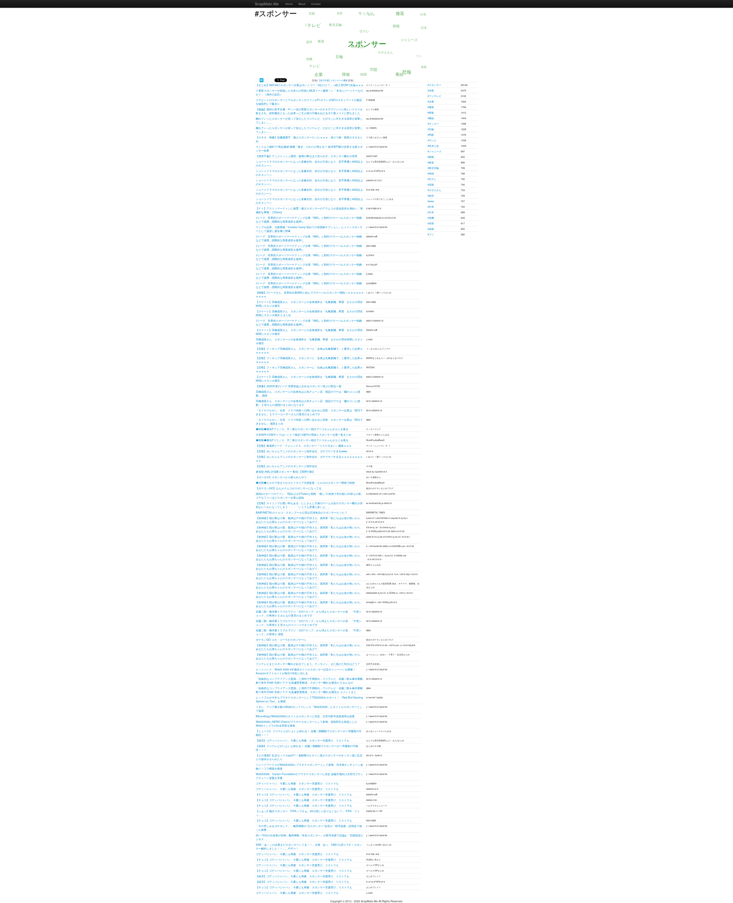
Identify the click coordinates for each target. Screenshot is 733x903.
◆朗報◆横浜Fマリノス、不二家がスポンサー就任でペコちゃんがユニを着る (302, 429)
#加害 (431, 223)
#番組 (431, 118)
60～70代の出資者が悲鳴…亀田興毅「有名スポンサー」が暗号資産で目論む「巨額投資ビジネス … (309, 837)
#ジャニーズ (434, 151)
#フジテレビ (434, 96)
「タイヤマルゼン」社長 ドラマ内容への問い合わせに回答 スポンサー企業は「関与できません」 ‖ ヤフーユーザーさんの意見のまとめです (309, 412)
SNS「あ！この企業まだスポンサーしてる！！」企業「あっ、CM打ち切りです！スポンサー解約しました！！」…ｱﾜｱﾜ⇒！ (309, 846)
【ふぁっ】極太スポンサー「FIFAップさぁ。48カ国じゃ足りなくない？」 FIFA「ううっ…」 (308, 813)
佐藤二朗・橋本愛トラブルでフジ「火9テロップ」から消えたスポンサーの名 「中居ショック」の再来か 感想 (309, 632)
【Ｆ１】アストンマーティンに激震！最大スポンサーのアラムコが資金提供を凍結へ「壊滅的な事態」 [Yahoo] (309, 210)
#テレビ (432, 140)
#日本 (431, 212)
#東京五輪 (433, 168)
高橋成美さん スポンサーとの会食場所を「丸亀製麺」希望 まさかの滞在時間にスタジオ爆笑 (309, 341)
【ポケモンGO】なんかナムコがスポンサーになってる (288, 488)
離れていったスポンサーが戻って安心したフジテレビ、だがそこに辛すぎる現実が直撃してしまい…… (309, 120)
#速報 (431, 229)
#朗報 (431, 157)
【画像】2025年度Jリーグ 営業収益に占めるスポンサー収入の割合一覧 (298, 386)
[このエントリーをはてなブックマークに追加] (261, 80)
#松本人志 (433, 146)
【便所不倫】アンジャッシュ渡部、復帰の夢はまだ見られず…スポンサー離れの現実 (306, 156)
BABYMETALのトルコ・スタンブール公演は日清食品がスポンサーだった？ (301, 512)
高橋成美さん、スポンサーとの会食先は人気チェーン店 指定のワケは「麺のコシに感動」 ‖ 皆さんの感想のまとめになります (308, 403)
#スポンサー (434, 85)
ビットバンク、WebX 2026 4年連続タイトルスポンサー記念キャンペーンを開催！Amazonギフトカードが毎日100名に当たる (305, 671)
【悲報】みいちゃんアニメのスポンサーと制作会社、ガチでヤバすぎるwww (301, 451)
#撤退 (431, 107)
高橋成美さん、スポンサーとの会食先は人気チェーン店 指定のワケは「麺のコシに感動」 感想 (308, 393)
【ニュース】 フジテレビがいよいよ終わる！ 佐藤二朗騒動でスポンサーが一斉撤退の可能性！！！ (309, 733)
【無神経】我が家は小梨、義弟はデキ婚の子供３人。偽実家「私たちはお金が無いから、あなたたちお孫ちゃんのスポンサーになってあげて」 (309, 520)
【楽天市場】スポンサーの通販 (332, 80)
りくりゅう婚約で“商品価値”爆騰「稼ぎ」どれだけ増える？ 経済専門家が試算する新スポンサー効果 (309, 148)
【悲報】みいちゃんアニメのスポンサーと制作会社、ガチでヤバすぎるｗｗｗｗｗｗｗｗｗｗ (309, 458)
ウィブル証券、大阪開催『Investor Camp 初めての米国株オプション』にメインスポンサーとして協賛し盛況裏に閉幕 (309, 229)
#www (431, 201)
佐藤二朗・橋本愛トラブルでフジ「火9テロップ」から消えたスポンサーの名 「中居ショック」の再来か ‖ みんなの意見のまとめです (309, 613)
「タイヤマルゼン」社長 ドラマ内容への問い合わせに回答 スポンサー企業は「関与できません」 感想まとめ (309, 421)
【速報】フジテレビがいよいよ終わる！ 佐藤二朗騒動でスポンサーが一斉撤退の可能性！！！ (307, 748)
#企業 (431, 101)
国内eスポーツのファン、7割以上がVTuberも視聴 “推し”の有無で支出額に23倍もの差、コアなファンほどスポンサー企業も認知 (310, 495)
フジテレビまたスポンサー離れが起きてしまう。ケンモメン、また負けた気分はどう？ (308, 664)
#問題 (431, 134)
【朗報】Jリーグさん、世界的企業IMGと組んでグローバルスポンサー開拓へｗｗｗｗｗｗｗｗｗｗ (310, 294)
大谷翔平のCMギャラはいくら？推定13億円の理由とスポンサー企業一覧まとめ (303, 434)
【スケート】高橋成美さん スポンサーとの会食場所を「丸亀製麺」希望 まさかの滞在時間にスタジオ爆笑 (309, 304)
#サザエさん (434, 190)
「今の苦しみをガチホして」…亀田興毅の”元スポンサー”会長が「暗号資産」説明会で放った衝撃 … (309, 828)
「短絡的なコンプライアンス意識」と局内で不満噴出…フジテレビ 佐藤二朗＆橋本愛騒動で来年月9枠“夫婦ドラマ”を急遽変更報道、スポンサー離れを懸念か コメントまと (309, 690)
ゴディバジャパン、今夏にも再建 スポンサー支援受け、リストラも (297, 783)
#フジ (431, 234)
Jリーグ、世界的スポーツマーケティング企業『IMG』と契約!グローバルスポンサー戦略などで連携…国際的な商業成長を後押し (309, 219)
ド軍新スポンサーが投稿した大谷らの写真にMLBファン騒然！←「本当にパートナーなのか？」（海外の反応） (309, 92)
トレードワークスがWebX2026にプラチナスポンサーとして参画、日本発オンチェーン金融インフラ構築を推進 (309, 766)
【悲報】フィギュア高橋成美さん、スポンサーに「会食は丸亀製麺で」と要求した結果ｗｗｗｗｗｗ (309, 350)
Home (289, 4)
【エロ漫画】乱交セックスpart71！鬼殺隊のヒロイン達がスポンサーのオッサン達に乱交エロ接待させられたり (309, 757)
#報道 (431, 162)
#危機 (431, 218)
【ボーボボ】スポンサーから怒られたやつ (281, 477)
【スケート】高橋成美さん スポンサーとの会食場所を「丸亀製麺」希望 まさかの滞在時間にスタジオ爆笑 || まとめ (309, 313)
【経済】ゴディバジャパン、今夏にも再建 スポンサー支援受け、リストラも (302, 740)
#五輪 (431, 129)
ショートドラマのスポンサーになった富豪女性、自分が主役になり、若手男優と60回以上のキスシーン (309, 163)
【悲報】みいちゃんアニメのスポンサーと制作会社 (286, 466)
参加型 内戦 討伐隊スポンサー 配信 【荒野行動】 (285, 471)
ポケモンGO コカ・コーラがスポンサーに (281, 639)
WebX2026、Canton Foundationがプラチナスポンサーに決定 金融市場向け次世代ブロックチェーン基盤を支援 (309, 776)
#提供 (431, 195)
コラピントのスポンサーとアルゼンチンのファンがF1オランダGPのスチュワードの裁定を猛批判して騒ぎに (309, 102)
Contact (315, 4)
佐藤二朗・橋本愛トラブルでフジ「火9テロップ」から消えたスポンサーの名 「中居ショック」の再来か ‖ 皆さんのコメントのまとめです (309, 623)
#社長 (431, 206)
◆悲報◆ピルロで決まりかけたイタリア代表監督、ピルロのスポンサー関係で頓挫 (305, 483)
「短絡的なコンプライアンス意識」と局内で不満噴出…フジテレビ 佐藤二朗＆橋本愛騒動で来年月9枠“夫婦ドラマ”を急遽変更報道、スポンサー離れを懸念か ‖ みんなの (309, 680)
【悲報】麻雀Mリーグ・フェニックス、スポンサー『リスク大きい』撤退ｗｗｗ (304, 445)
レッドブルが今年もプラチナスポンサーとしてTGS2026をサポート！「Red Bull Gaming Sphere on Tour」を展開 (309, 699)
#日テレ (432, 179)
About (301, 4)
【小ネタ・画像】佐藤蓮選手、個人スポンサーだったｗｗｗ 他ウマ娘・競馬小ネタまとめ (309, 139)
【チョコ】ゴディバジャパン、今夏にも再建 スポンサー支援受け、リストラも (304, 794)
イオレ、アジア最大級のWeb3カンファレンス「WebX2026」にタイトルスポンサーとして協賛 (309, 708)
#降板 (431, 112)
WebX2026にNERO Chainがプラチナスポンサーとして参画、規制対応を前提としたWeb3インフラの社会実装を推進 (306, 723)
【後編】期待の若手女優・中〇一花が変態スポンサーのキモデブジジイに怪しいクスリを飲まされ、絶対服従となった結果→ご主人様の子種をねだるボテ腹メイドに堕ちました (309, 111)
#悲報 (431, 90)
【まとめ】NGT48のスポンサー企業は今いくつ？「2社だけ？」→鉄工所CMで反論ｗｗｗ (310, 85)
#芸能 (431, 184)
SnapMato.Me (267, 3)
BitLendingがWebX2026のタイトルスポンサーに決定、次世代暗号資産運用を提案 (305, 716)
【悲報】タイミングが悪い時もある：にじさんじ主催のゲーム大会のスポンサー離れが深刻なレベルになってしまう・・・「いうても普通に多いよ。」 (309, 505)
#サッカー (433, 123)
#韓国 (431, 173)
